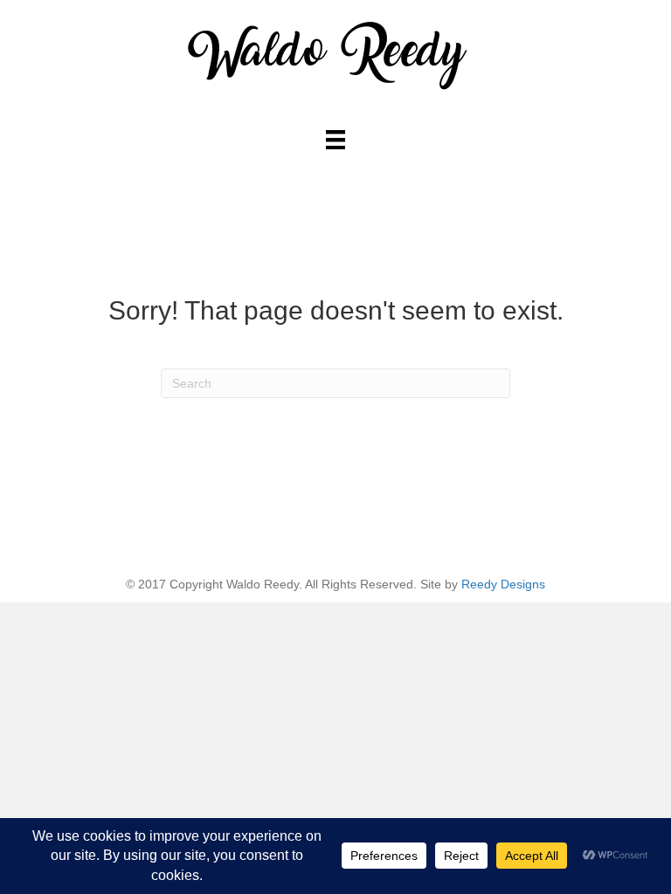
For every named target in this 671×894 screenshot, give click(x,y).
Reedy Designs (503, 584)
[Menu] (335, 140)
